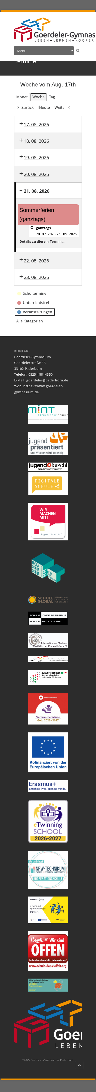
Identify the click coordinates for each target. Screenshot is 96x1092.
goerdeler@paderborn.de (47, 380)
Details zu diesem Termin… (42, 241)
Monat (22, 96)
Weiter (60, 107)
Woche (38, 96)
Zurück (27, 107)
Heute (44, 107)
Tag (52, 96)
